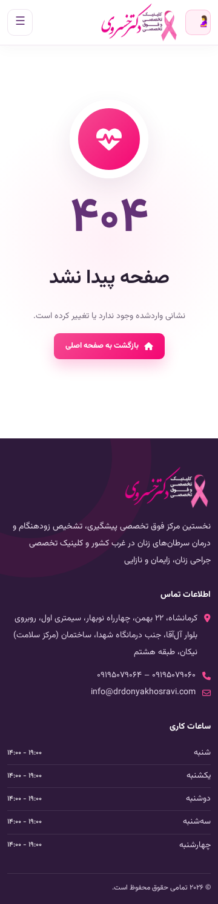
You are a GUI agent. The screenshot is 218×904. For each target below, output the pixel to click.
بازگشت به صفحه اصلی (102, 346)
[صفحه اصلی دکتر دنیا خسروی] (139, 22)
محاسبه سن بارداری (203, 22)
